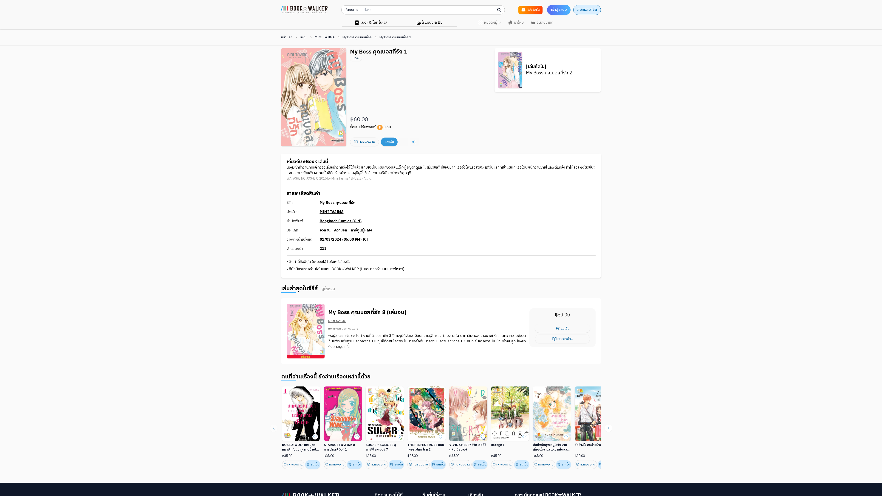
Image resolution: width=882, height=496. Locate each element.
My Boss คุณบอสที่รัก (357, 37)
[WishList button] (315, 437)
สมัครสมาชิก (587, 10)
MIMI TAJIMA (325, 37)
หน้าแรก (286, 37)
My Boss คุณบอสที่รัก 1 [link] (395, 37)
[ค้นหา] (499, 10)
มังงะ (303, 37)
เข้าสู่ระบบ (559, 10)
